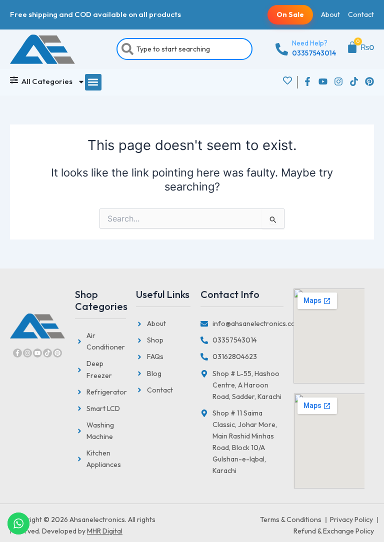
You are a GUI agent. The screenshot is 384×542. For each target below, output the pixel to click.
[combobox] (184, 49)
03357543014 (314, 53)
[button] (93, 82)
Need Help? (310, 43)
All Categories (47, 81)
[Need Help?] (282, 49)
